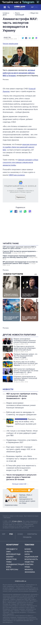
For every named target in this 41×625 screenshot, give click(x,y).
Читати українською (10, 44)
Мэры (8, 567)
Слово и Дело (6, 14)
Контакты (32, 534)
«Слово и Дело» (17, 521)
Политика (29, 564)
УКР (32, 7)
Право (27, 567)
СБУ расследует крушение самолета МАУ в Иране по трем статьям (19, 247)
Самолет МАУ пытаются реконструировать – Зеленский (20, 252)
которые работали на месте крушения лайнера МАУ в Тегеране (19, 73)
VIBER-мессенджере (17, 175)
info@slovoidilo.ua (20, 581)
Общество (34, 13)
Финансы (29, 569)
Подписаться (20, 197)
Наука (27, 554)
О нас (20, 534)
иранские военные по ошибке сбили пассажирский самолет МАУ (20, 147)
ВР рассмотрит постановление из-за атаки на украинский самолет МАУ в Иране (20, 263)
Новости (8, 389)
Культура (28, 552)
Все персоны (12, 569)
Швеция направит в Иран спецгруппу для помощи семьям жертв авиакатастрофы (20, 162)
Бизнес (28, 549)
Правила (27, 537)
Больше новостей (19, 484)
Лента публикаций (19, 14)
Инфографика (20, 490)
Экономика (30, 572)
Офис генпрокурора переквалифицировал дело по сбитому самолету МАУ (20, 257)
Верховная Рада (13, 554)
